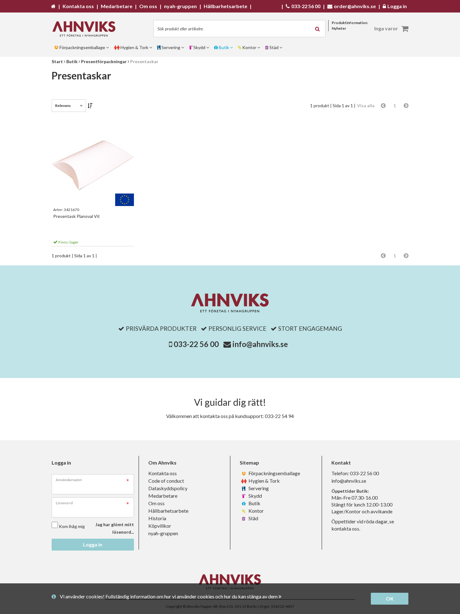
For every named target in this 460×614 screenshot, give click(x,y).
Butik (254, 503)
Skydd (255, 496)
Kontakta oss (162, 473)
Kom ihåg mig (72, 526)
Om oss (156, 503)
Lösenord (64, 503)
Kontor (256, 511)
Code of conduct (166, 481)
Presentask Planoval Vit (76, 216)
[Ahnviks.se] (86, 29)
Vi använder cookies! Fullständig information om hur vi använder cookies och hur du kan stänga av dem (169, 596)
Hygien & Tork (264, 481)
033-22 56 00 (196, 344)
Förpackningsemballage (274, 473)
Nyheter (339, 28)
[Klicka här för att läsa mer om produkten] (93, 165)
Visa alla (366, 105)
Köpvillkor (159, 526)
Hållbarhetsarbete (168, 511)
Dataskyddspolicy (167, 488)
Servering (258, 488)
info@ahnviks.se (260, 344)
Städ (253, 518)
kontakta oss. (345, 528)
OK (390, 598)
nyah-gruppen (163, 533)
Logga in (92, 544)
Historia (157, 518)
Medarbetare (162, 496)
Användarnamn (69, 479)
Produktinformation (349, 22)
